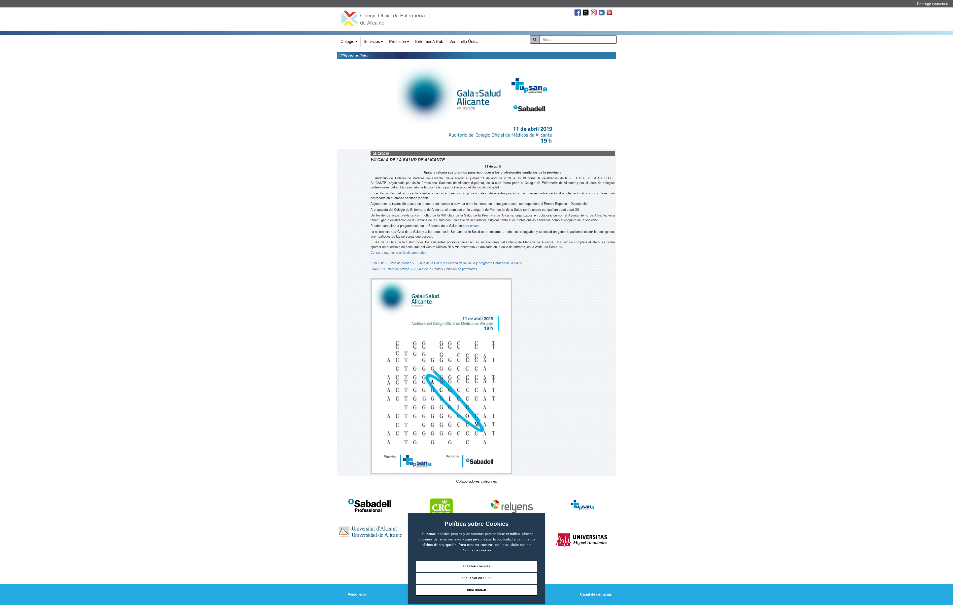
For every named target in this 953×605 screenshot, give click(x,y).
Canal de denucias (596, 594)
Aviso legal (357, 594)
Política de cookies (477, 550)
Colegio (349, 43)
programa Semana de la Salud (500, 262)
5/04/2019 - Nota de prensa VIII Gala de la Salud (406, 268)
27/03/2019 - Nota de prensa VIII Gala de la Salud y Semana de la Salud (423, 262)
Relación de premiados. (461, 268)
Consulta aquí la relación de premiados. (399, 252)
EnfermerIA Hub (429, 41)
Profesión (399, 43)
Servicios (374, 43)
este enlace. (471, 225)
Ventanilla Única (463, 41)
